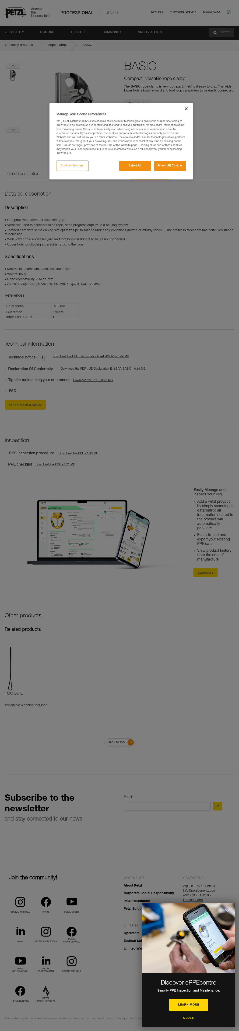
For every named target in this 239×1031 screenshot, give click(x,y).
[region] (121, 141)
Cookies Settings (72, 166)
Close (188, 1018)
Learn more (188, 1004)
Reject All (135, 166)
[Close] (186, 109)
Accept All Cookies (170, 166)
